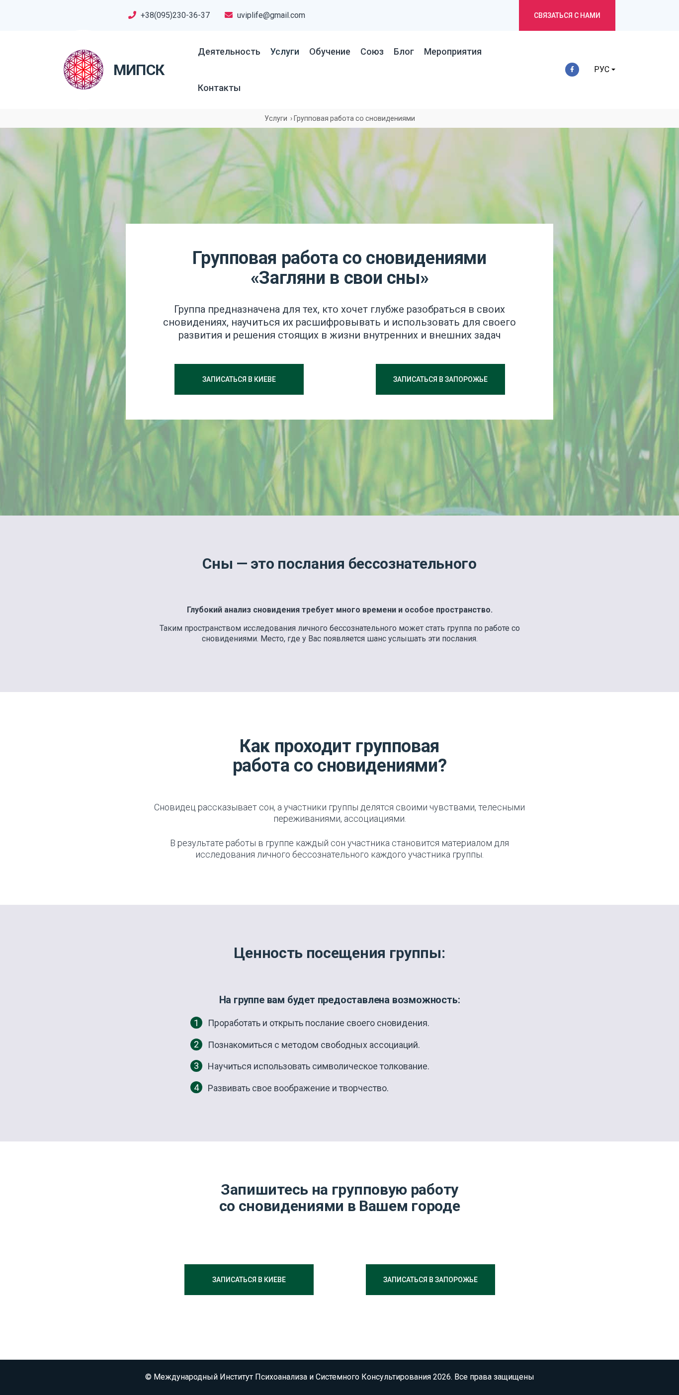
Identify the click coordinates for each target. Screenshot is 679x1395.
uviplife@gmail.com (271, 15)
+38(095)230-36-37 (175, 15)
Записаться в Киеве (239, 379)
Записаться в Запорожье (440, 379)
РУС (601, 69)
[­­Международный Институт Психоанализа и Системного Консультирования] (83, 69)
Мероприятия (453, 51)
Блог (404, 51)
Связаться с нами (567, 15)
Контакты (219, 88)
